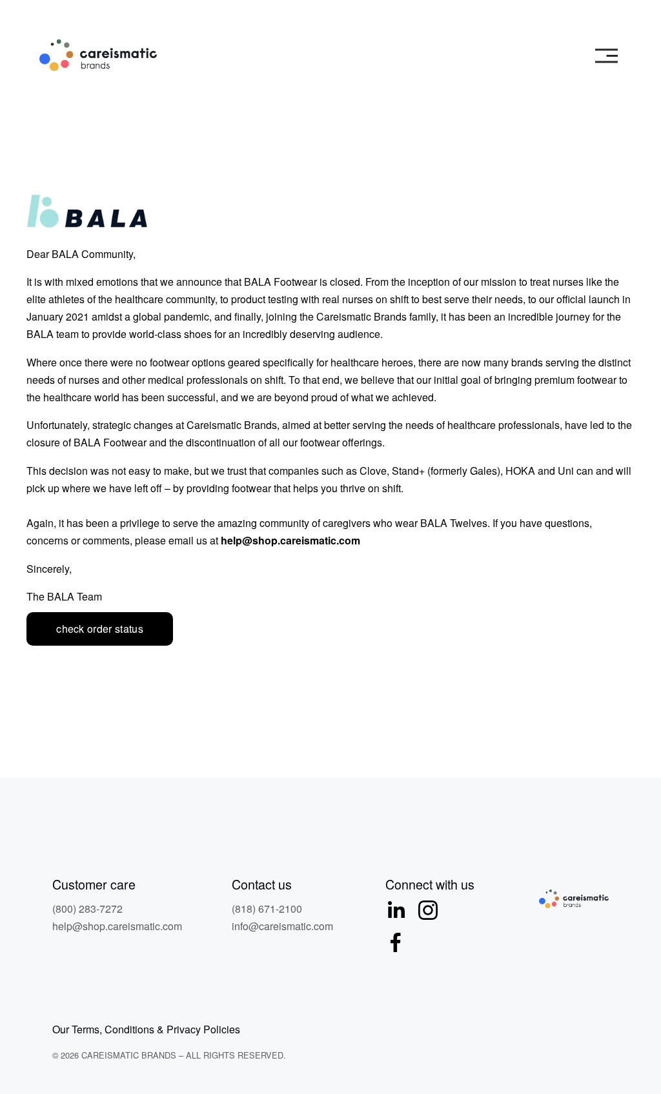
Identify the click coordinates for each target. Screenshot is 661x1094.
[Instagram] (428, 910)
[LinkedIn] (395, 910)
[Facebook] (395, 942)
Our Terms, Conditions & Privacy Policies (146, 1029)
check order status (99, 628)
